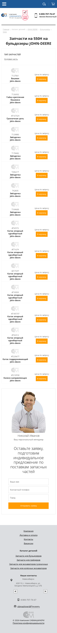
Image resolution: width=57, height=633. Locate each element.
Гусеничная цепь (15, 118)
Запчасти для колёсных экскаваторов (28, 568)
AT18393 (15, 292)
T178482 (15, 153)
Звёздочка (15, 137)
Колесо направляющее (15, 378)
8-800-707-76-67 (47, 14)
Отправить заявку (28, 505)
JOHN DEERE (33, 29)
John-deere (15, 81)
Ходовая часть (11, 59)
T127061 (15, 75)
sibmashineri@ (28, 606)
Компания (28, 531)
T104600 (15, 209)
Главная (6, 29)
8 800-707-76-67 (28, 599)
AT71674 (15, 249)
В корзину (41, 79)
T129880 (15, 134)
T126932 (15, 94)
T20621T (15, 172)
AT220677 (15, 356)
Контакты (28, 539)
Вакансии (28, 543)
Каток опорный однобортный (15, 232)
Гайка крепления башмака (15, 98)
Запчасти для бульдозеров (28, 556)
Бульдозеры (45, 29)
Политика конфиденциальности (28, 623)
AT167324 (15, 115)
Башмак (15, 78)
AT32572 (15, 228)
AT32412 (15, 335)
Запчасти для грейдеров (28, 560)
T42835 (15, 190)
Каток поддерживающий (15, 359)
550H (5, 32)
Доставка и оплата (28, 535)
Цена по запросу (42, 74)
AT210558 (15, 375)
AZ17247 (15, 271)
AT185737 (15, 313)
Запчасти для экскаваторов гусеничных (28, 564)
